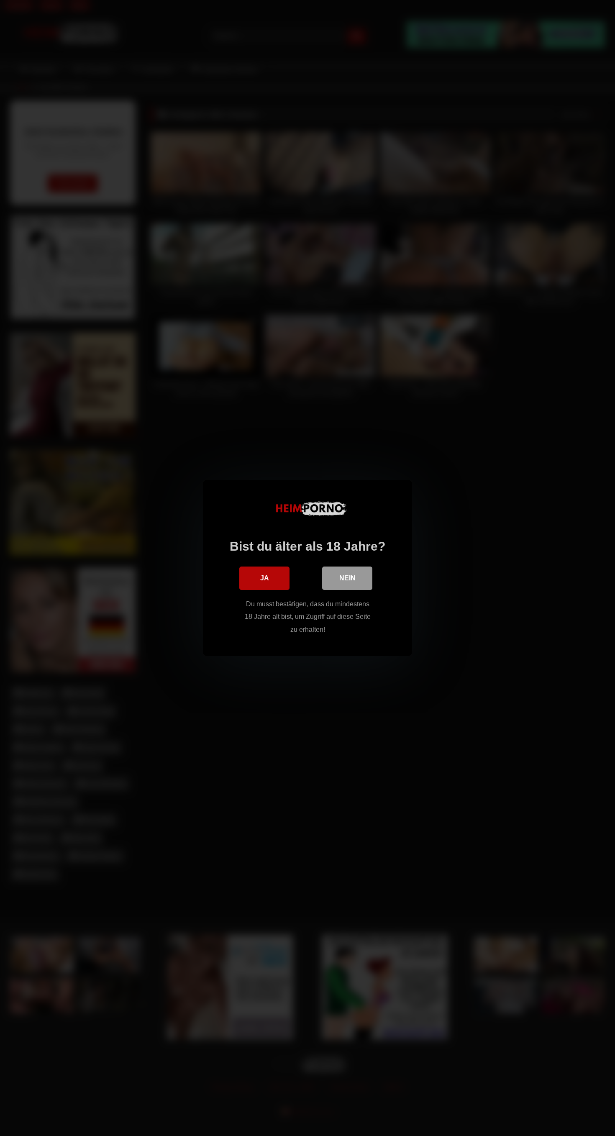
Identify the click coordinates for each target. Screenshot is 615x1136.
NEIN (347, 578)
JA (264, 578)
